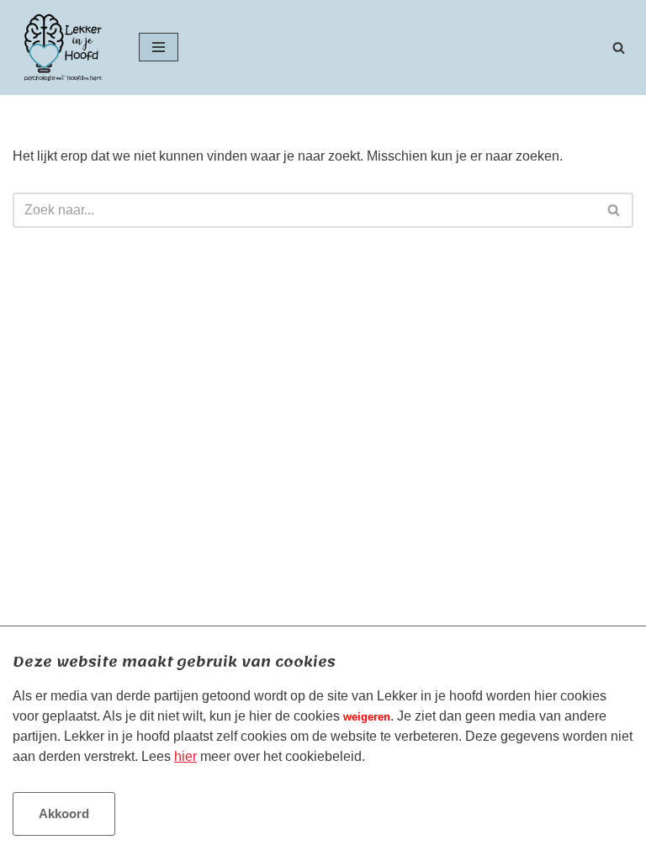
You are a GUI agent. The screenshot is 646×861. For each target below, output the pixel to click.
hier (185, 756)
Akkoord (64, 813)
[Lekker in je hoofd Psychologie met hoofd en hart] (63, 47)
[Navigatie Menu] (158, 47)
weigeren (366, 716)
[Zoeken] (618, 47)
